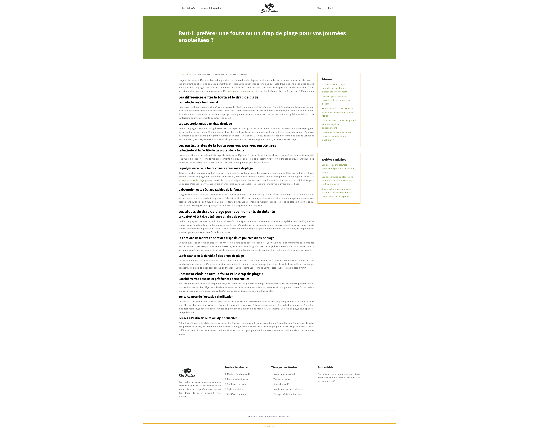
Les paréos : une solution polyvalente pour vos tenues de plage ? (338, 168)
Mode (320, 8)
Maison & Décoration (211, 8)
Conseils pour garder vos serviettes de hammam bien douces (336, 100)
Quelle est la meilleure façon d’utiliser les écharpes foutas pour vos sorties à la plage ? (337, 193)
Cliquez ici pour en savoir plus (244, 91)
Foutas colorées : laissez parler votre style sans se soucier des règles (337, 112)
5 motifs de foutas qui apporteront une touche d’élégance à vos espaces (334, 88)
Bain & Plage (188, 8)
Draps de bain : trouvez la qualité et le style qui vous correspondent (339, 124)
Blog (330, 8)
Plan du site (269, 426)
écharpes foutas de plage (192, 180)
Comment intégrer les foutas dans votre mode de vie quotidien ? (336, 136)
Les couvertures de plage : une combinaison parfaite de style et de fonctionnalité (338, 180)
